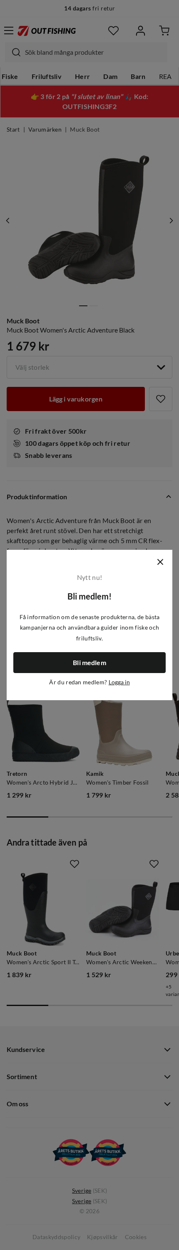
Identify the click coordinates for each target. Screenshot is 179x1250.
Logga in (119, 682)
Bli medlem (89, 662)
